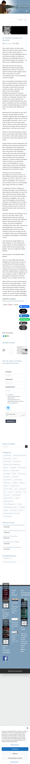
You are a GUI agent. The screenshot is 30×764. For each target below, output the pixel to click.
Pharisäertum (6, 495)
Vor (25, 20)
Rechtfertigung (16, 495)
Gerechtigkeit (6, 473)
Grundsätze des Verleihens (11, 542)
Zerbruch (20, 510)
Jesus (15, 489)
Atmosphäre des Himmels (19, 455)
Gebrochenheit (22, 467)
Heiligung (22, 483)
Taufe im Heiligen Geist (9, 504)
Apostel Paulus (7, 455)
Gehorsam (6, 470)
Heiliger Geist (6, 483)
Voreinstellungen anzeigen (15, 758)
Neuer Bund (18, 492)
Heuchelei (6, 486)
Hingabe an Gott (15, 486)
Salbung (17, 498)
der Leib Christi (7, 461)
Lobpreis (10, 492)
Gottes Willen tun (7, 479)
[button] (27, 728)
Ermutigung (13, 467)
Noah (24, 492)
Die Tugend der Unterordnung (12, 547)
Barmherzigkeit (7, 458)
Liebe (4, 492)
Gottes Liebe (15, 476)
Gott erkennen (22, 473)
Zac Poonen (8, 43)
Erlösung (5, 467)
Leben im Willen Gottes (11, 536)
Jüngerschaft (22, 489)
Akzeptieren (15, 749)
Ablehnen (15, 753)
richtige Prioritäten (8, 498)
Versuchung (13, 510)
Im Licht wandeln (7, 489)
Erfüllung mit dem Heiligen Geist (11, 464)
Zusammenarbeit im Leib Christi (11, 513)
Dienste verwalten (15, 744)
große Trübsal (18, 479)
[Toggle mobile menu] (27, 11)
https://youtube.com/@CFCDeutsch (13, 301)
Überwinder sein (7, 516)
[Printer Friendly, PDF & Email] (10, 304)
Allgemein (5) (8, 558)
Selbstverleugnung (8, 501)
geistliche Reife (15, 470)
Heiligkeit (14, 483)
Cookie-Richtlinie (14, 762)
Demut (15, 458)
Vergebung (22, 507)
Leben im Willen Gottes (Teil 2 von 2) (15, 531)
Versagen (5, 510)
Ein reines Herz (17, 461)
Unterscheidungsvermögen (10, 507)
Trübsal (20, 504)
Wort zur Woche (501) (10, 562)
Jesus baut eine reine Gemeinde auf (14, 525)
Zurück (20, 20)
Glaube (14, 473)
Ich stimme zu (6, 605)
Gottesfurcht (6, 476)
